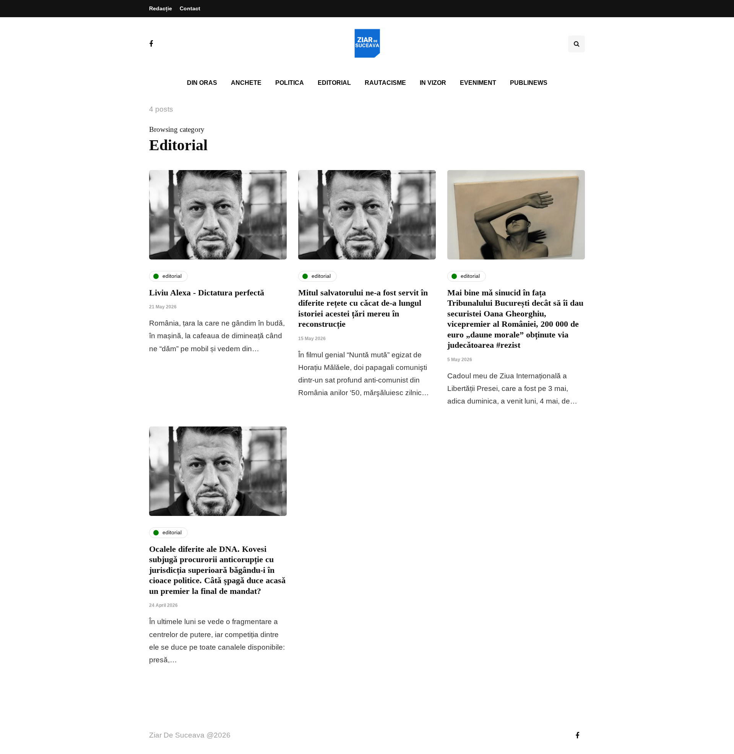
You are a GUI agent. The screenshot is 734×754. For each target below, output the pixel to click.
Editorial (334, 82)
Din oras (202, 82)
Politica (289, 82)
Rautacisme (385, 82)
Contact (190, 8)
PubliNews (528, 82)
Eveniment (478, 82)
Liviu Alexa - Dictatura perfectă (206, 292)
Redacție (160, 8)
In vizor (433, 82)
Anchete (246, 82)
